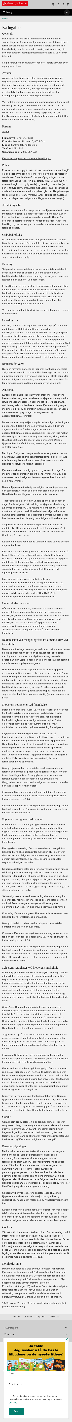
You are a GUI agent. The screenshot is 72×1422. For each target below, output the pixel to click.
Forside (5, 19)
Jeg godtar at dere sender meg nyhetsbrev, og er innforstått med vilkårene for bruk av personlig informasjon (35, 1399)
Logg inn (41, 1317)
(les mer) (13, 1402)
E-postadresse (15, 1384)
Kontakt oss (54, 1317)
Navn (11, 1373)
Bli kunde (28, 1317)
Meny (9, 12)
